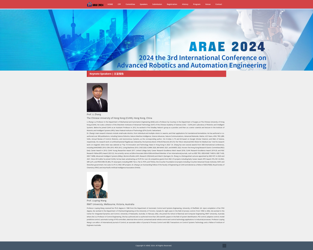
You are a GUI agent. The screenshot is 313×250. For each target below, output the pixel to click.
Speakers (143, 4)
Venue (208, 4)
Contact (218, 4)
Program (196, 4)
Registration (172, 4)
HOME (110, 4)
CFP (119, 4)
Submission (157, 4)
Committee (130, 4)
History (185, 4)
